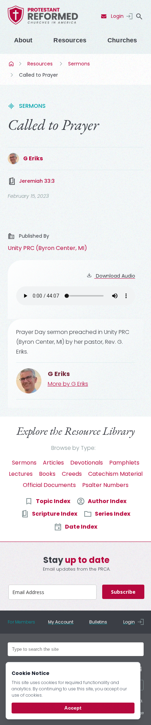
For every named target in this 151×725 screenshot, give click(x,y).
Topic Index (53, 501)
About (23, 40)
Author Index (107, 501)
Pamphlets (124, 463)
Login (117, 16)
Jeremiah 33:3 (37, 180)
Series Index (112, 514)
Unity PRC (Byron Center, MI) (47, 248)
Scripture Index (54, 514)
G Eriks (33, 158)
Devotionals (86, 463)
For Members (21, 622)
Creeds (72, 474)
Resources (69, 40)
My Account (60, 622)
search (139, 16)
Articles (53, 463)
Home (12, 64)
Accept (72, 708)
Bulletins (98, 622)
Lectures (21, 474)
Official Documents (49, 485)
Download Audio (114, 275)
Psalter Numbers (105, 485)
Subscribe (123, 591)
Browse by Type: (73, 448)
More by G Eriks (68, 384)
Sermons (79, 63)
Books (47, 474)
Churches (122, 40)
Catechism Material (115, 474)
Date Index (81, 527)
